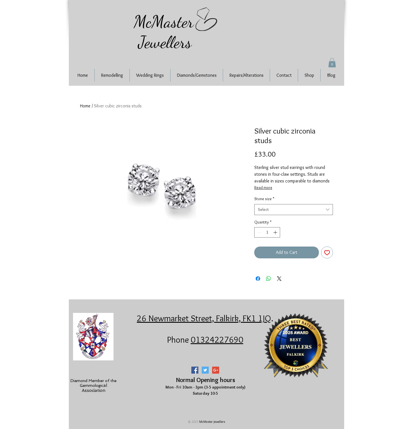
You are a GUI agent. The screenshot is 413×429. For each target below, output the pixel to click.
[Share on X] (279, 278)
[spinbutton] (267, 232)
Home (85, 106)
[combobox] (293, 209)
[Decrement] (258, 232)
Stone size (264, 198)
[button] (332, 62)
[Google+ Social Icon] (215, 370)
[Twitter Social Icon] (205, 370)
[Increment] (275, 232)
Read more (263, 187)
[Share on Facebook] (258, 278)
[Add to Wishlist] (327, 252)
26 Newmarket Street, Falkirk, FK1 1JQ (204, 318)
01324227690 (217, 339)
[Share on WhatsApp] (268, 278)
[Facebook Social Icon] (194, 370)
